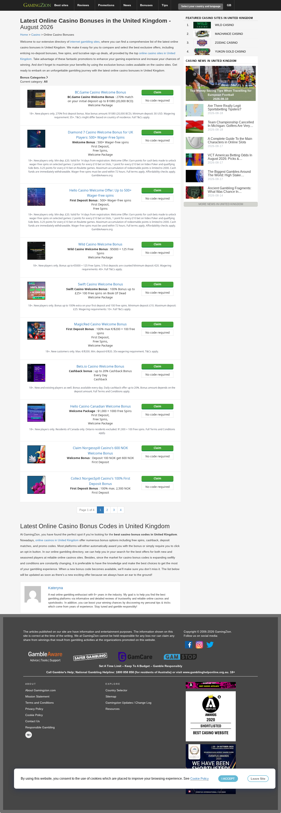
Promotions (106, 5)
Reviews (83, 5)
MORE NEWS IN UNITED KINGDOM (221, 204)
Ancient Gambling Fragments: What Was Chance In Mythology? (229, 189)
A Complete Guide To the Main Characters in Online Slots (230, 140)
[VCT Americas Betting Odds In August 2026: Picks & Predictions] (194, 159)
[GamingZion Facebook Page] (189, 644)
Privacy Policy (34, 708)
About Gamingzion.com (40, 690)
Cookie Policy (34, 715)
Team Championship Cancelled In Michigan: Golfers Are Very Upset (231, 123)
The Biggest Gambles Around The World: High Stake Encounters (229, 173)
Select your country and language (201, 6)
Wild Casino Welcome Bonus (100, 244)
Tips (165, 5)
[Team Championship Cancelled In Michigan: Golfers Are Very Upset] (194, 126)
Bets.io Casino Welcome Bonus (100, 366)
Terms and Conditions (39, 702)
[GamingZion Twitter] (210, 644)
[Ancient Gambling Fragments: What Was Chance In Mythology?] (194, 192)
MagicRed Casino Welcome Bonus (100, 324)
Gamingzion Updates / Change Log (128, 702)
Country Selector (116, 690)
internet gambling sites (85, 41)
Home (24, 34)
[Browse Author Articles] (34, 594)
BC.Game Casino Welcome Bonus (100, 92)
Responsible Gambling (40, 727)
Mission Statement (37, 696)
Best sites (61, 5)
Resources (113, 708)
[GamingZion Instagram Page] (199, 644)
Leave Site (258, 778)
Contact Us (32, 721)
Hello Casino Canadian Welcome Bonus (100, 406)
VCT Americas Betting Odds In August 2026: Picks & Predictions (230, 156)
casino (35, 34)
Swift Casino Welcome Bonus (100, 284)
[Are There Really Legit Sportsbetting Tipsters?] (194, 109)
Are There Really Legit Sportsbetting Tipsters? (224, 107)
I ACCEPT (228, 778)
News (127, 5)
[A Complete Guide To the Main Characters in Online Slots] (194, 142)
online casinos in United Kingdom (57, 540)
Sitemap (111, 696)
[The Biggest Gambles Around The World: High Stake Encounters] (194, 175)
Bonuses (146, 5)
